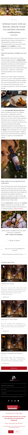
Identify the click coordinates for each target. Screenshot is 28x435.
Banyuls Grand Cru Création (9, 122)
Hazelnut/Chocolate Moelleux (11, 131)
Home (12, 19)
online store (9, 203)
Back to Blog (15, 240)
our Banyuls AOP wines (13, 188)
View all (14, 368)
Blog (15, 19)
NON (17, 431)
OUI (11, 431)
